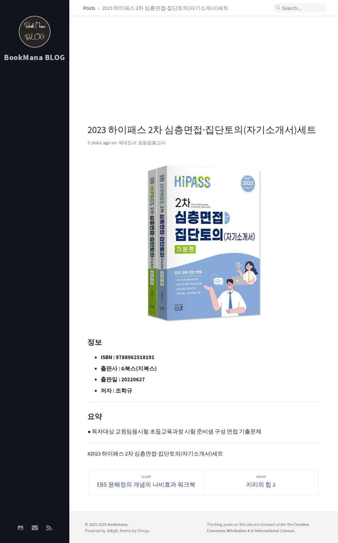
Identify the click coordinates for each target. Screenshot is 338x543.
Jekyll (112, 530)
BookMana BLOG (34, 57)
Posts (89, 8)
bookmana (117, 524)
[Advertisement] (34, 172)
